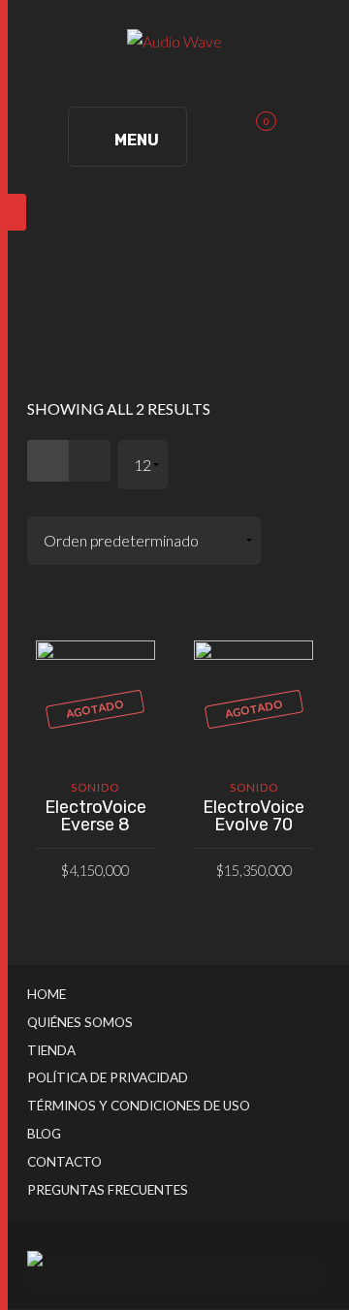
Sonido (95, 787)
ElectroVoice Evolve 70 (253, 815)
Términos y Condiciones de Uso (138, 1105)
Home (46, 994)
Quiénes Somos (80, 1022)
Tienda (51, 1050)
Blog (44, 1133)
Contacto (64, 1162)
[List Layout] (90, 461)
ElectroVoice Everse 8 (95, 815)
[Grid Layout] (48, 461)
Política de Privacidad (107, 1077)
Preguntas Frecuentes (107, 1190)
